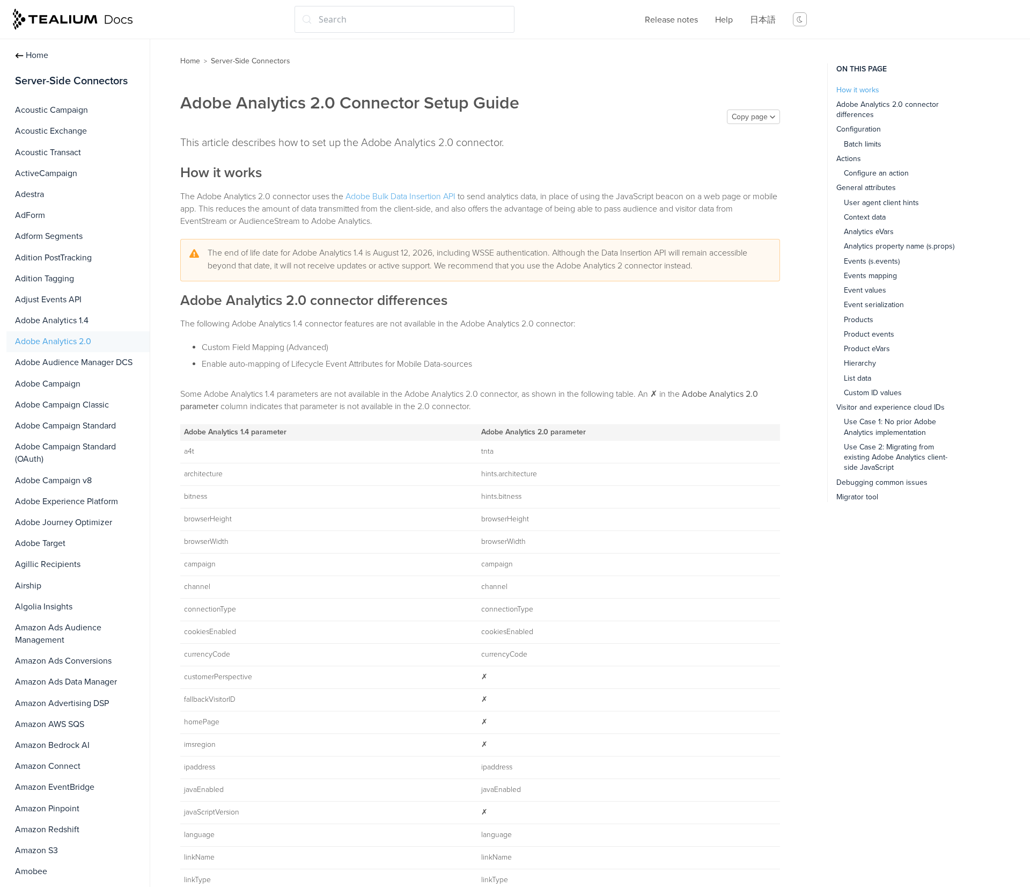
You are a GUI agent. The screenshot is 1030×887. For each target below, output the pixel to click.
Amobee (31, 871)
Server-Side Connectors (250, 61)
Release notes (671, 19)
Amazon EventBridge (54, 787)
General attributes (866, 187)
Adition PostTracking (53, 257)
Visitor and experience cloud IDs (890, 407)
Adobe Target (40, 543)
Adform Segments (49, 236)
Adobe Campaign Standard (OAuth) (65, 452)
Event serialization (874, 304)
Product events (869, 333)
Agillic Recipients (47, 564)
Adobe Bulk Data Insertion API (400, 196)
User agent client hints (881, 202)
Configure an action (876, 173)
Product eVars (867, 348)
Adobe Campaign (47, 384)
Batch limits (862, 143)
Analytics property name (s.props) (899, 246)
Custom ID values (873, 392)
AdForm (30, 215)
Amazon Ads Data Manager (66, 682)
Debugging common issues (882, 481)
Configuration (858, 129)
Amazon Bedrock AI (52, 745)
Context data (865, 216)
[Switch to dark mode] (800, 19)
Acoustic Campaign (51, 110)
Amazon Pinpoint (47, 808)
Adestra (29, 194)
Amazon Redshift (47, 829)
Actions (848, 158)
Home (37, 55)
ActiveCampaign (46, 173)
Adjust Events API (48, 299)
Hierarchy (860, 363)
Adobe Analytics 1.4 (52, 320)
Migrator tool (857, 496)
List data (857, 377)
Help (724, 19)
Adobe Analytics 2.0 (53, 341)
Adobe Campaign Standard (65, 425)
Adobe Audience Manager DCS (74, 362)
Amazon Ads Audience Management (58, 633)
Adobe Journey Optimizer (63, 522)
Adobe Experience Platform (66, 501)
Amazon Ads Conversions (63, 661)
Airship (28, 585)
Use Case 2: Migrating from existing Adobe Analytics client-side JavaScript (895, 457)
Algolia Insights (43, 606)
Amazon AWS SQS (49, 724)
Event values (865, 290)
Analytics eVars (869, 231)
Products (858, 319)
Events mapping (870, 275)
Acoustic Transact (48, 152)
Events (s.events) (872, 260)
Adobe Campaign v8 (53, 480)
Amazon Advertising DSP (62, 703)
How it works (857, 89)
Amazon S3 (36, 850)
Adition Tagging (44, 278)
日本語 (763, 19)
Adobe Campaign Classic (62, 404)
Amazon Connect (47, 766)
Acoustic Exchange (51, 131)
